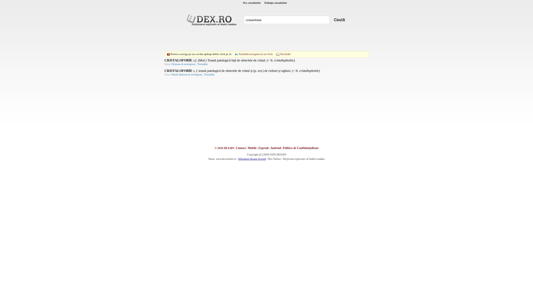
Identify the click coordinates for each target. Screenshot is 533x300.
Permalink (203, 64)
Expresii (263, 148)
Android (275, 148)
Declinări (285, 54)
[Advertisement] (266, 38)
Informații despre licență (252, 158)
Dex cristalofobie (252, 2)
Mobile (252, 148)
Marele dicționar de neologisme (186, 74)
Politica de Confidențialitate (301, 148)
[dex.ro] (212, 19)
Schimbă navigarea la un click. (256, 54)
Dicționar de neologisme (183, 64)
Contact (241, 148)
